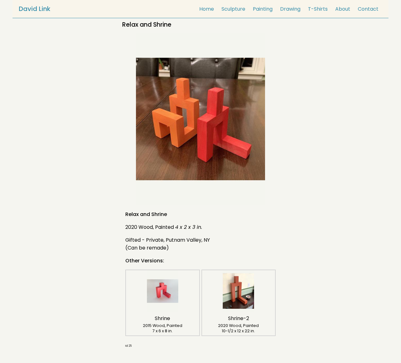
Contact (368, 9)
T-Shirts (318, 9)
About (342, 9)
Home (206, 9)
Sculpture (233, 9)
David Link (34, 8)
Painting (263, 9)
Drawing (290, 9)
